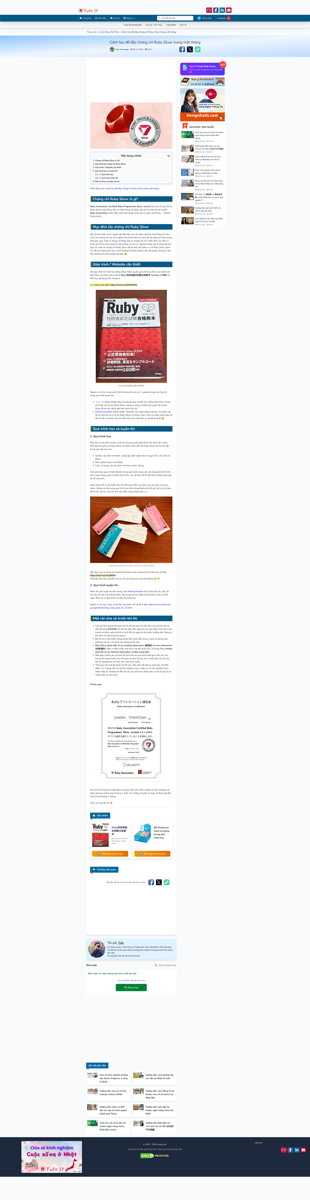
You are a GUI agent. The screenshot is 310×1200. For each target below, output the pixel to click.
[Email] (229, 10)
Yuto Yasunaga (122, 49)
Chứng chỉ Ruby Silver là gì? (107, 160)
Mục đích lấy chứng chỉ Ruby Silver (110, 164)
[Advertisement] (152, 6)
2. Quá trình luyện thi (108, 178)
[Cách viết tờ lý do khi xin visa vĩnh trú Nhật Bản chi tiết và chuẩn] (187, 158)
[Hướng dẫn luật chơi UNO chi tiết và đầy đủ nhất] (187, 210)
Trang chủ (92, 32)
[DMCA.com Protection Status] (155, 1156)
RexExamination (135, 591)
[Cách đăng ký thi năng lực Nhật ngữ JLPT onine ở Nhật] (187, 220)
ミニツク (99, 401)
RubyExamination (103, 411)
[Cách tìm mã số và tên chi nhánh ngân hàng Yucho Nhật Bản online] (187, 134)
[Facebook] (216, 10)
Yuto (121, 943)
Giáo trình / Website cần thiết (108, 167)
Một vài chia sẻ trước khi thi (107, 181)
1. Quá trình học (106, 174)
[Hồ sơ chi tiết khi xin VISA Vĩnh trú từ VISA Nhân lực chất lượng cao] (187, 183)
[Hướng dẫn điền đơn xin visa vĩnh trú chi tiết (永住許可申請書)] (187, 148)
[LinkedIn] (222, 10)
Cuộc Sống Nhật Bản (109, 32)
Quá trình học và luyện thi (106, 171)
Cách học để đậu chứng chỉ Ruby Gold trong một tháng (132, 188)
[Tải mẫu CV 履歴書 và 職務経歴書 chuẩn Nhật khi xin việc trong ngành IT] (187, 196)
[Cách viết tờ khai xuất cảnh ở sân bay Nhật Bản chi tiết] (187, 172)
